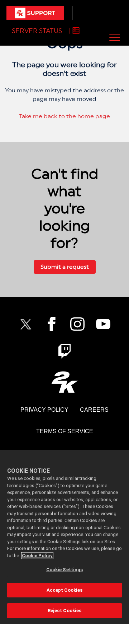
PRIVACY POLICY (44, 410)
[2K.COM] (64, 382)
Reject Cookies (65, 610)
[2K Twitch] (64, 351)
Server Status (37, 30)
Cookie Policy (37, 555)
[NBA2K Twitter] (26, 324)
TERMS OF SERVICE (64, 431)
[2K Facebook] (51, 324)
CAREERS (94, 410)
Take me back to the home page (64, 116)
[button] (114, 37)
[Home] (35, 13)
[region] (64, 537)
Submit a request (64, 266)
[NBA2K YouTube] (103, 324)
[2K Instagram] (77, 324)
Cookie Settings (64, 569)
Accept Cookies (65, 590)
